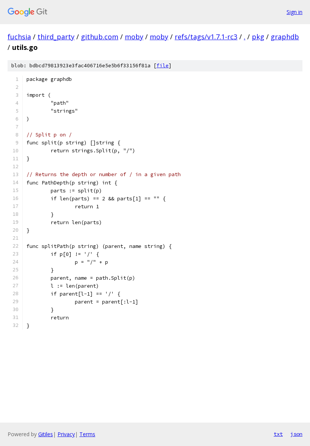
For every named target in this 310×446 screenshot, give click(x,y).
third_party (55, 36)
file (163, 65)
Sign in (294, 11)
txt (278, 434)
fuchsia (19, 36)
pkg (258, 36)
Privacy (66, 434)
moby (134, 36)
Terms (87, 434)
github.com (99, 36)
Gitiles (45, 434)
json (296, 434)
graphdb (285, 36)
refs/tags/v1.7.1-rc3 (206, 36)
